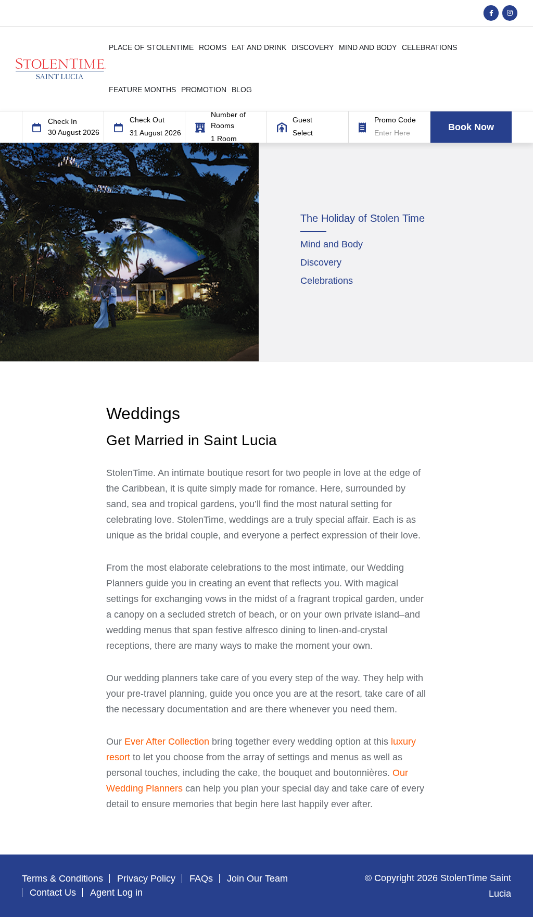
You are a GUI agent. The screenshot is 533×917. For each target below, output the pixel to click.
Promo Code (395, 120)
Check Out (147, 120)
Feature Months (142, 89)
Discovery (320, 262)
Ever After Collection (166, 741)
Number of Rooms (228, 120)
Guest (302, 120)
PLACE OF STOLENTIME (151, 47)
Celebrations (326, 280)
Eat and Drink (259, 47)
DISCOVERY (312, 47)
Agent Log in (116, 892)
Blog (242, 89)
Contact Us (53, 892)
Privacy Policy (146, 878)
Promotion (203, 89)
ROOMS (212, 47)
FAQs (201, 878)
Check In (62, 121)
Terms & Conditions (62, 878)
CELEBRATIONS (429, 47)
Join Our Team (257, 878)
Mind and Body (331, 244)
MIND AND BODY (368, 47)
